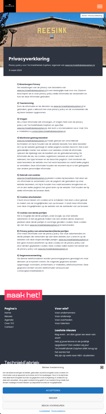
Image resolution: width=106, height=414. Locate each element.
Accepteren (53, 390)
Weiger (53, 398)
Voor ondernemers (65, 313)
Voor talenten (62, 323)
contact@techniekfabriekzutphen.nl (48, 131)
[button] (101, 367)
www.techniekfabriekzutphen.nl (80, 65)
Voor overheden (63, 320)
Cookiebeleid (44, 411)
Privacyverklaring (58, 411)
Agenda (9, 320)
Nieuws (8, 316)
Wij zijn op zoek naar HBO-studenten (74, 355)
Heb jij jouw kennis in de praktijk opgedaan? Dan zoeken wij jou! (72, 343)
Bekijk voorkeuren (53, 405)
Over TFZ (9, 323)
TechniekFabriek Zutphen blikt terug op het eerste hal (76, 350)
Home (84, 15)
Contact (9, 327)
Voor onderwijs (63, 316)
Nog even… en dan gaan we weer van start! (75, 336)
